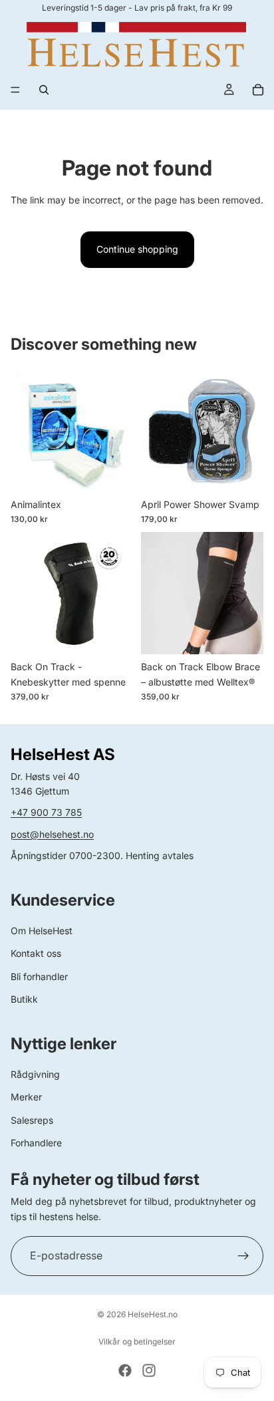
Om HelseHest (41, 930)
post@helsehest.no (52, 834)
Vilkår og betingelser (137, 1341)
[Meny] (15, 89)
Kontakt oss (36, 953)
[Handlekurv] (258, 89)
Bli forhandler (39, 976)
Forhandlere (36, 1142)
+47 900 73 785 (46, 812)
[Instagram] (149, 1370)
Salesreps (32, 1120)
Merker (26, 1096)
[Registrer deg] (243, 1256)
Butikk (24, 999)
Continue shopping (137, 249)
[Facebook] (125, 1370)
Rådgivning (35, 1074)
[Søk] (44, 89)
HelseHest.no (153, 1314)
